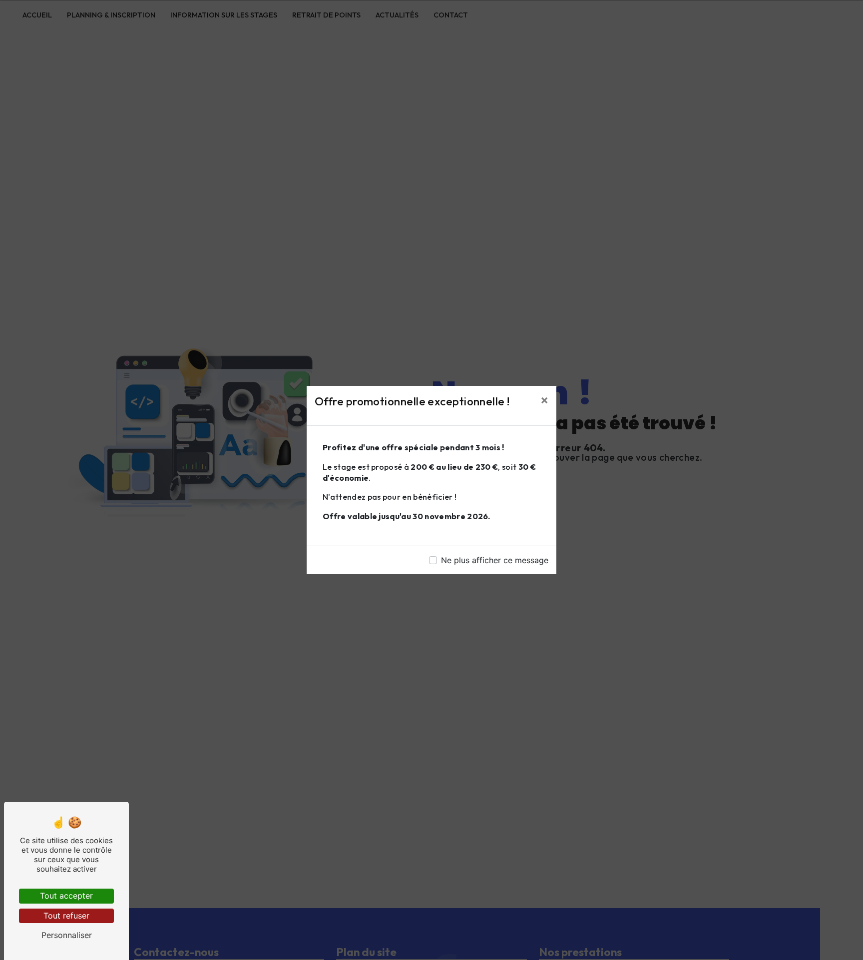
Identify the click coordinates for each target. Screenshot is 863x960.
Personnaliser (66, 935)
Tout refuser (66, 916)
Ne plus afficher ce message (494, 560)
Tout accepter (66, 896)
